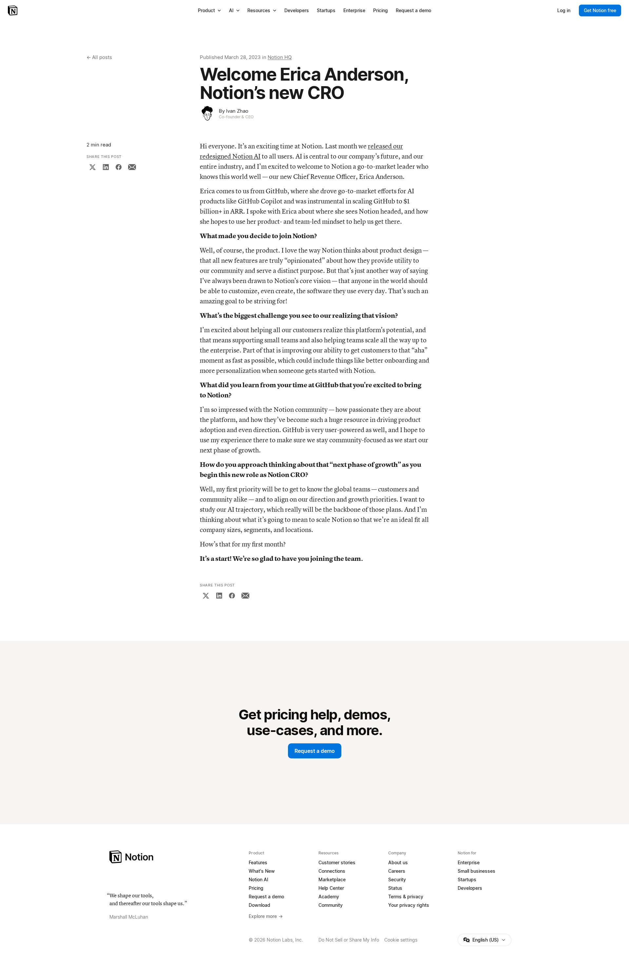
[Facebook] (118, 167)
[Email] (132, 167)
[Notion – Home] (13, 10)
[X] (92, 167)
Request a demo (315, 751)
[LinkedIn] (105, 167)
